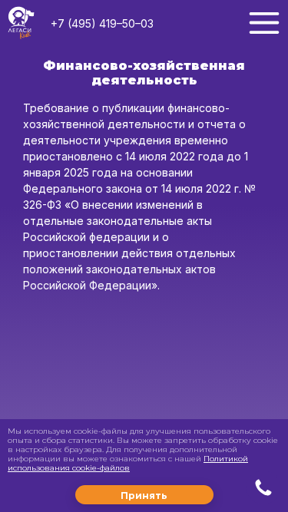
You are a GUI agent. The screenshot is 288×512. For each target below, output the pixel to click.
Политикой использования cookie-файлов (128, 463)
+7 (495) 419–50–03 (102, 23)
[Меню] (264, 23)
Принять (144, 495)
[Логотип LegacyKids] (21, 23)
